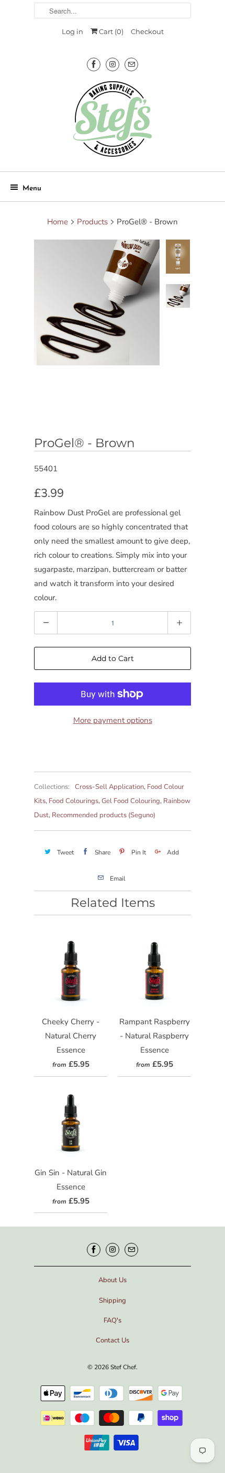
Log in (72, 31)
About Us (112, 1280)
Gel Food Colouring (131, 801)
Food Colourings (73, 801)
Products (92, 221)
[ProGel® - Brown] (97, 302)
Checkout (147, 31)
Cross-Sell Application (109, 787)
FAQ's (112, 1320)
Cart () (110, 31)
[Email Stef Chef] (131, 64)
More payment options (112, 720)
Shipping (112, 1300)
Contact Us (112, 1340)
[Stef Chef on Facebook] (93, 64)
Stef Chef (123, 1367)
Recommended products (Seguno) (103, 815)
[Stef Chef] (112, 122)
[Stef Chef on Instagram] (112, 64)
